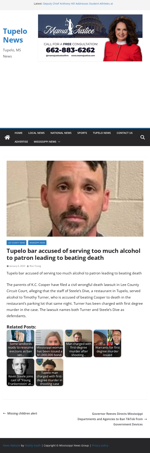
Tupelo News (15, 35)
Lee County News (16, 242)
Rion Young (35, 265)
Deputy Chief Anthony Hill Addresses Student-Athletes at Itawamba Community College (78, 5)
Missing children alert (22, 413)
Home (18, 133)
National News (61, 133)
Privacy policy (100, 445)
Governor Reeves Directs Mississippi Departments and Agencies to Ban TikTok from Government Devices (110, 419)
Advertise (21, 141)
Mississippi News (45, 141)
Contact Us (125, 133)
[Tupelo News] (7, 137)
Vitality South (33, 445)
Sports (82, 133)
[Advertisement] (75, 100)
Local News (36, 133)
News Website (11, 445)
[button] (58, 141)
